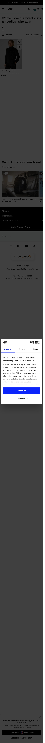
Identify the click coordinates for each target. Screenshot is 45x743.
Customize (20, 398)
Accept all (22, 391)
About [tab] (35, 349)
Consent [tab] (7, 349)
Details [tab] (22, 349)
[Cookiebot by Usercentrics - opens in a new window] (30, 342)
